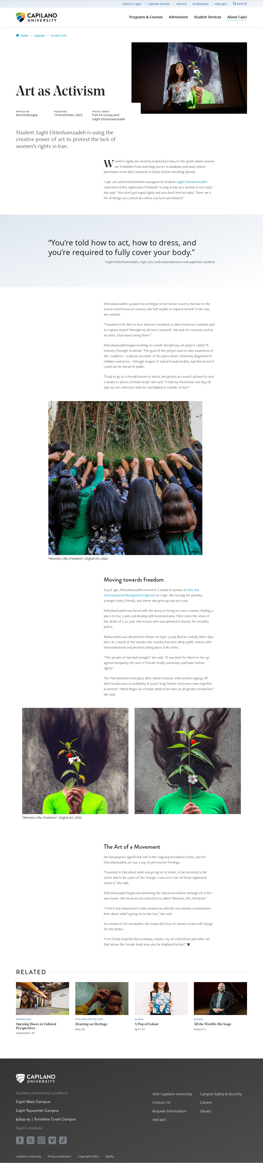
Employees (201, 4)
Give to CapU (132, 4)
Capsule (39, 35)
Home (24, 35)
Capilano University (47, 17)
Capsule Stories (159, 4)
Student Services (207, 17)
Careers (206, 1102)
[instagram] (41, 1140)
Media (110, 1156)
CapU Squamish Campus (37, 1110)
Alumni (181, 4)
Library (205, 1111)
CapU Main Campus (33, 1101)
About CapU (237, 17)
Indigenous (23, 1019)
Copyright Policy (88, 1156)
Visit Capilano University (172, 1093)
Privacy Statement (59, 1156)
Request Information (169, 1111)
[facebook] (20, 1140)
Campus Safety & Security (221, 1093)
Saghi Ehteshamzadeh (192, 182)
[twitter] (30, 1140)
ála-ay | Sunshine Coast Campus (46, 1119)
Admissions (178, 17)
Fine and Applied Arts (89, 1019)
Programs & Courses (146, 17)
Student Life (58, 35)
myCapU (221, 4)
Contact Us (161, 1102)
